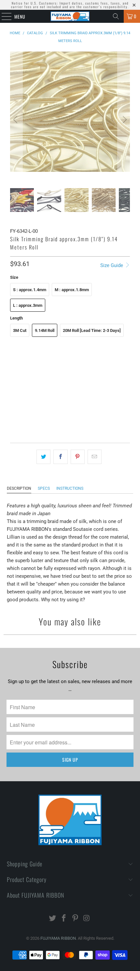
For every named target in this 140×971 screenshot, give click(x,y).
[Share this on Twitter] (43, 457)
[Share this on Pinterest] (78, 457)
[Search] (116, 16)
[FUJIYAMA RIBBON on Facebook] (64, 919)
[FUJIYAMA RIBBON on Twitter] (53, 919)
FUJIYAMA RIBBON (58, 938)
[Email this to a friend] (95, 457)
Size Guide (112, 265)
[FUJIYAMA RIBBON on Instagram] (86, 919)
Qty (13, 397)
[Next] (123, 120)
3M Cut (19, 330)
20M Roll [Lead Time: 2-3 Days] (92, 330)
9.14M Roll (44, 330)
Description (19, 488)
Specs (44, 488)
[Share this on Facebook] (60, 457)
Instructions (69, 488)
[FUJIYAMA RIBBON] (70, 16)
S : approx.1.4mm (29, 289)
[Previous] (16, 120)
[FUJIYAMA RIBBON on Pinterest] (75, 919)
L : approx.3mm (27, 305)
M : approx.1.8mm (72, 289)
